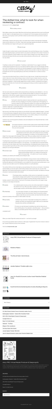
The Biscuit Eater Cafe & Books (19, 256)
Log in (30, 404)
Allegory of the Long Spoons (9, 326)
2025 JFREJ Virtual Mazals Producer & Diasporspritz (25, 237)
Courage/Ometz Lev (7, 318)
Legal (16, 226)
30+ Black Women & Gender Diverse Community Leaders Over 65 (17, 311)
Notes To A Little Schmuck (8, 321)
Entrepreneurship (10, 226)
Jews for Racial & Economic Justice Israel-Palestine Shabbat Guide (18, 333)
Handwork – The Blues (8, 323)
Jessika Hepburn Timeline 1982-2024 (21, 266)
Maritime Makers (15, 247)
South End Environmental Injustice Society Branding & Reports (28, 287)
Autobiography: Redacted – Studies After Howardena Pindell (16, 313)
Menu (26, 1)
